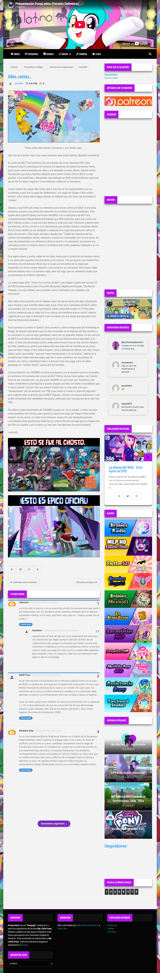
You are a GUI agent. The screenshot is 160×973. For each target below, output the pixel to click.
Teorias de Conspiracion (61, 67)
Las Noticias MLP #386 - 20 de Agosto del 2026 (125, 469)
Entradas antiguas (85, 582)
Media (65, 54)
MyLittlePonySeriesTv (132, 342)
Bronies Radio (111, 78)
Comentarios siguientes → (54, 823)
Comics (50, 54)
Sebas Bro (62, 928)
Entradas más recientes (25, 582)
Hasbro (24, 945)
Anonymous (127, 362)
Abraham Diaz (26, 730)
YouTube (111, 932)
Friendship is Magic (33, 67)
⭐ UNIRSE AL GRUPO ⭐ (118, 316)
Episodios (33, 54)
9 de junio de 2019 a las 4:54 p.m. (44, 602)
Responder (25, 624)
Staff (98, 54)
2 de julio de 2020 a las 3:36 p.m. (49, 731)
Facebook (112, 925)
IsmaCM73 (126, 386)
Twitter (110, 928)
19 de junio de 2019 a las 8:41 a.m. (46, 675)
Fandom (83, 54)
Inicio (17, 54)
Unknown (24, 602)
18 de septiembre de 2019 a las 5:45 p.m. (61, 630)
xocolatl (83, 67)
